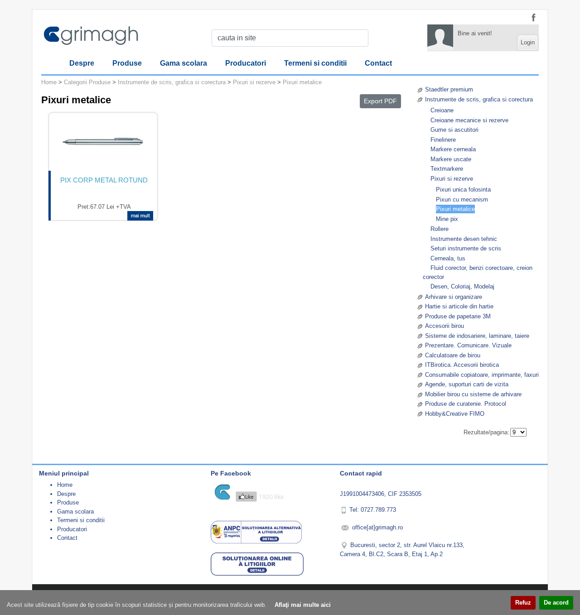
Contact (378, 63)
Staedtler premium (449, 89)
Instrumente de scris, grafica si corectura (479, 99)
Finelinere (443, 139)
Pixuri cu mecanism (462, 199)
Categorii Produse (87, 82)
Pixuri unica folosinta (463, 189)
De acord (556, 602)
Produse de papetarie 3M (458, 316)
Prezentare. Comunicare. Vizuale (468, 345)
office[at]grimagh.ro (377, 527)
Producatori (245, 63)
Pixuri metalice (455, 209)
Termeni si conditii (315, 63)
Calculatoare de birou (452, 355)
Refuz (523, 602)
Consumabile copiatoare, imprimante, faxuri (482, 374)
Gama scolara (183, 63)
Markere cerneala (453, 149)
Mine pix (447, 219)
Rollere (439, 229)
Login (528, 42)
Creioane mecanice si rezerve (469, 120)
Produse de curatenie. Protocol (465, 403)
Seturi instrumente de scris (465, 248)
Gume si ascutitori (454, 129)
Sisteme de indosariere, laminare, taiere (477, 335)
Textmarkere (446, 168)
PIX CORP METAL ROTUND (104, 180)
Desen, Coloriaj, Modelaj (462, 286)
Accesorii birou (444, 325)
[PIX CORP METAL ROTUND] (103, 142)
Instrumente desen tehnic (463, 238)
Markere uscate (450, 159)
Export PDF (380, 101)
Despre (81, 63)
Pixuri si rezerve (451, 178)
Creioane (442, 110)
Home (49, 82)
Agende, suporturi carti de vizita (466, 384)
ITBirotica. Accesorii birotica (462, 364)
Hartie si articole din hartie (459, 306)
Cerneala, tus (447, 258)
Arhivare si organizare (453, 296)
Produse (127, 63)
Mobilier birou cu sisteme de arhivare (473, 394)
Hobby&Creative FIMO (454, 413)
